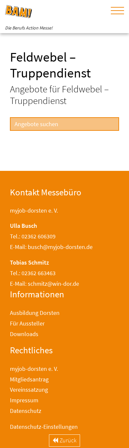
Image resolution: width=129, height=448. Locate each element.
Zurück (67, 440)
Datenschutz (25, 411)
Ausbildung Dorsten (35, 313)
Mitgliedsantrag (29, 379)
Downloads (24, 334)
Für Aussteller (27, 323)
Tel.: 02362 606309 (33, 236)
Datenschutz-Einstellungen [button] (44, 426)
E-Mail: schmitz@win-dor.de (44, 283)
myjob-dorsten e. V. (34, 369)
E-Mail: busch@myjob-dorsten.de (51, 247)
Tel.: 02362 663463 (33, 273)
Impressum (24, 400)
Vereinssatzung (29, 389)
